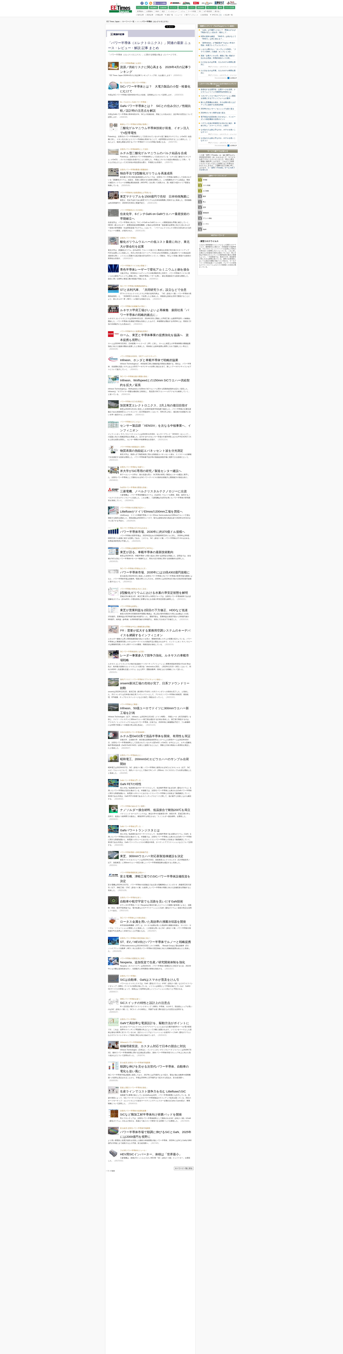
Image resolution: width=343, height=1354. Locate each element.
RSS (150, 3)
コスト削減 (206, 185)
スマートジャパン (207, 3)
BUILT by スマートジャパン (219, 3)
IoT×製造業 (208, 11)
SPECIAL (214, 15)
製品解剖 (153, 7)
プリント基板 (207, 218)
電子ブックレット (191, 15)
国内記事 (149, 15)
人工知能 (206, 191)
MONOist (175, 3)
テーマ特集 (192, 11)
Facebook (142, 3)
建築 (204, 196)
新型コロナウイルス (209, 241)
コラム (182, 11)
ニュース (178, 15)
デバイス (173, 7)
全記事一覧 (228, 15)
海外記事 (140, 15)
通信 (220, 7)
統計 (163, 11)
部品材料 (201, 7)
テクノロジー (142, 7)
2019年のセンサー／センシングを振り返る (217, 109)
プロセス (183, 7)
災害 (204, 207)
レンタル (206, 224)
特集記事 (159, 15)
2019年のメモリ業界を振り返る (213, 113)
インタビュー (173, 11)
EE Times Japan (186, 3)
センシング (211, 7)
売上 (204, 202)
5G (200, 11)
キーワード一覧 (128, 22)
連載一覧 (169, 15)
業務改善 (206, 213)
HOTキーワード (217, 235)
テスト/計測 (229, 7)
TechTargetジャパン (222, 26)
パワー (191, 7)
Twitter (146, 3)
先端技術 (163, 7)
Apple (204, 229)
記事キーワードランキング (217, 175)
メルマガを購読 (160, 3)
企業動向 (149, 11)
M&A (157, 11)
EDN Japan (196, 3)
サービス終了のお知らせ (217, 151)
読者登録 (204, 15)
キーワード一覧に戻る (183, 1168)
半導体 (205, 180)
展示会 (217, 11)
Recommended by (221, 78)
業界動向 (140, 11)
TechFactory (231, 3)
